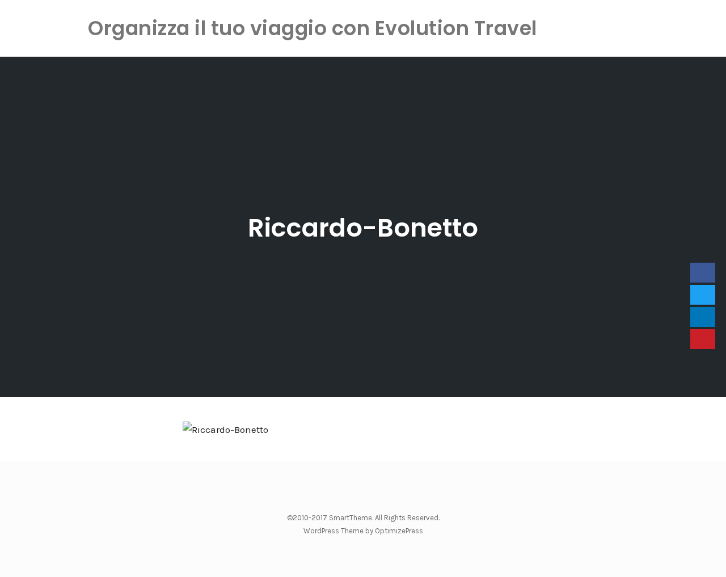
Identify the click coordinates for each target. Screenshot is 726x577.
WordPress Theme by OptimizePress (363, 531)
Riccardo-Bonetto (363, 228)
